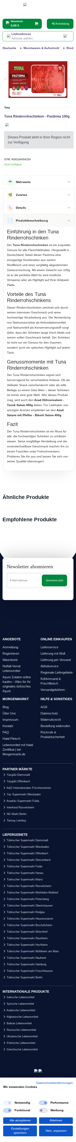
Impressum (10, 719)
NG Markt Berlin (16, 814)
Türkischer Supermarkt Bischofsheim (29, 925)
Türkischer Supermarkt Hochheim (27, 944)
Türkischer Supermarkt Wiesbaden (27, 846)
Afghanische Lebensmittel (22, 1016)
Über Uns (9, 713)
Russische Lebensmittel (21, 1029)
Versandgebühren (53, 689)
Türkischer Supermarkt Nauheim (26, 957)
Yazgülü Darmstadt (18, 774)
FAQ (6, 732)
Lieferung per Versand (56, 660)
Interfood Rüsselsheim (20, 807)
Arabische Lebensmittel (20, 1010)
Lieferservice (49, 647)
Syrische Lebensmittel (20, 1003)
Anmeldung (62, 23)
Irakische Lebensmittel (20, 997)
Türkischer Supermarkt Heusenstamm (29, 918)
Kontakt (8, 726)
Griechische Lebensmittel (22, 1049)
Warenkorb (10, 660)
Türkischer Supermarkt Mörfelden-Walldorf (32, 892)
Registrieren (11, 653)
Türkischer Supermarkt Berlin (24, 977)
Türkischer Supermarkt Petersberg (27, 899)
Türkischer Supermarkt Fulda (24, 866)
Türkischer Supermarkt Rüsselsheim (28, 886)
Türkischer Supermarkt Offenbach (27, 853)
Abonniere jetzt (54, 580)
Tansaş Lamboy (16, 820)
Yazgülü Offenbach (18, 781)
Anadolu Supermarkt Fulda (22, 800)
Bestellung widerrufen (55, 726)
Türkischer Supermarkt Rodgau (25, 912)
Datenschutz (49, 713)
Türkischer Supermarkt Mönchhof (27, 931)
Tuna (7, 107)
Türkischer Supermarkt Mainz (24, 879)
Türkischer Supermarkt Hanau (24, 873)
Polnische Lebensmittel (20, 1042)
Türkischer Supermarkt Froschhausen (29, 970)
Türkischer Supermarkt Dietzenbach (28, 859)
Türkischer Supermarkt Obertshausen (29, 905)
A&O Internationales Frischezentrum (28, 787)
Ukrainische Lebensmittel (22, 1036)
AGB (44, 707)
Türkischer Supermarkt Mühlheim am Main (32, 951)
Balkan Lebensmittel (19, 1023)
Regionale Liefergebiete (57, 672)
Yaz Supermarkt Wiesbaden (23, 794)
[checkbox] (7, 1103)
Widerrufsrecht (51, 719)
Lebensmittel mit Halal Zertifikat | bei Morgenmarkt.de (18, 749)
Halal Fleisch (11, 738)
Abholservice (49, 666)
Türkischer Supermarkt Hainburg (26, 964)
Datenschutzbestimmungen (54, 1082)
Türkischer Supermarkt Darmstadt (27, 840)
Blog (6, 707)
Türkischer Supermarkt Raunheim (27, 938)
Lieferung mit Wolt (53, 653)
